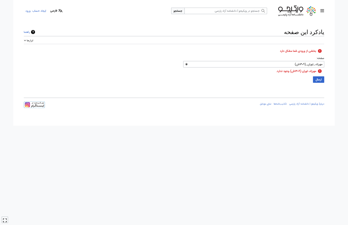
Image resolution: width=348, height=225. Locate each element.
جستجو (178, 11)
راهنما (27, 32)
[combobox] (253, 64)
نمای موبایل (265, 104)
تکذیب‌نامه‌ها (280, 104)
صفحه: (320, 58)
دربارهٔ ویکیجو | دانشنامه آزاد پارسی (306, 104)
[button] (322, 10)
